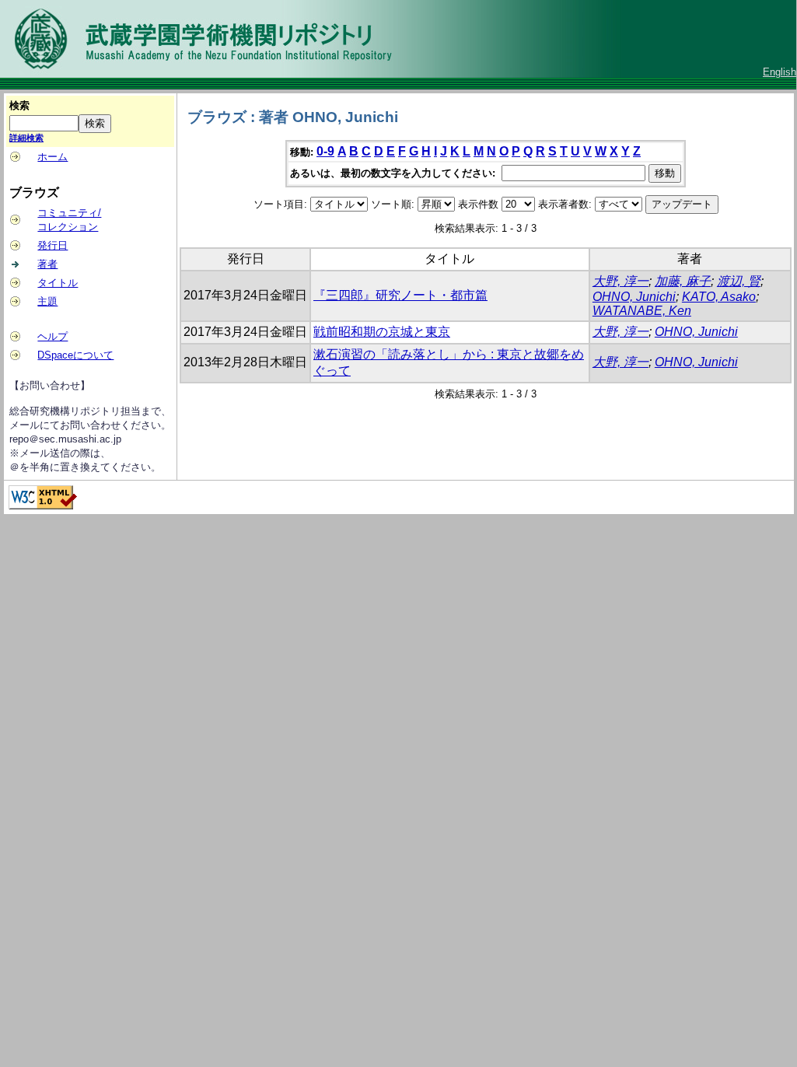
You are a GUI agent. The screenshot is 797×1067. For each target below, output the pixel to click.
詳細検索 (26, 137)
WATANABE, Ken (642, 310)
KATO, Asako (719, 296)
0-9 (325, 151)
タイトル (57, 283)
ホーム (52, 157)
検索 (19, 105)
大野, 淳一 (620, 281)
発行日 (52, 245)
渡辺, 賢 (738, 281)
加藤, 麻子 (683, 281)
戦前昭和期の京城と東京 (381, 331)
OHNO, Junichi (634, 296)
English (779, 72)
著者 (47, 264)
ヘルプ (52, 336)
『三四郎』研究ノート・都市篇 (400, 295)
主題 (47, 301)
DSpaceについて (75, 355)
